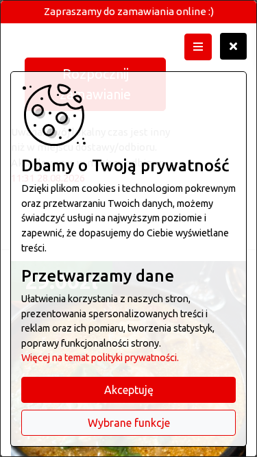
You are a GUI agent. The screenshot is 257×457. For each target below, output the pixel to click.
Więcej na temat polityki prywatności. (100, 357)
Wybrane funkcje (129, 423)
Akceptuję (129, 390)
